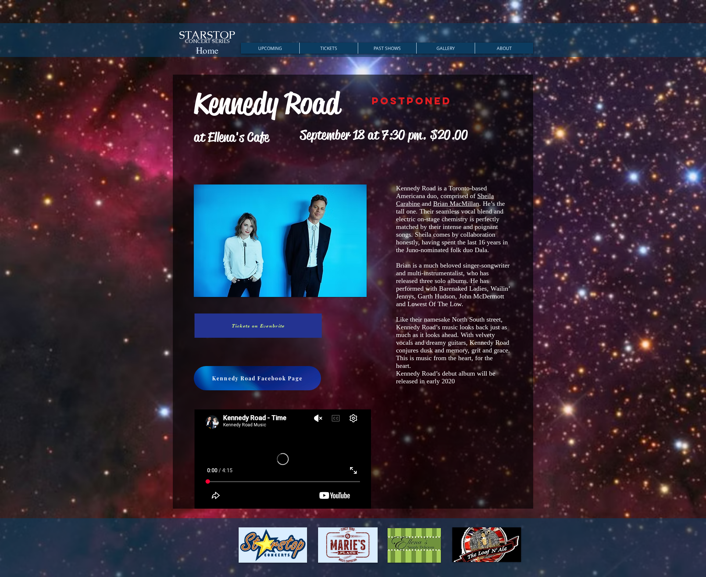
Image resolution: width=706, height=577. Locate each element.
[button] (270, 48)
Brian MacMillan (456, 203)
